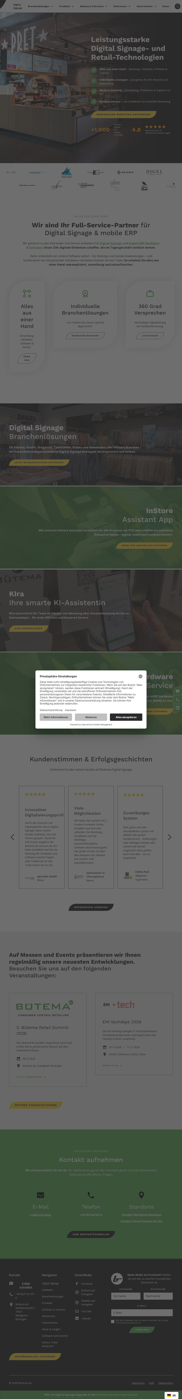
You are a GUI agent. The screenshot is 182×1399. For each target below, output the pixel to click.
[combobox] (171, 1395)
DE (174, 1395)
